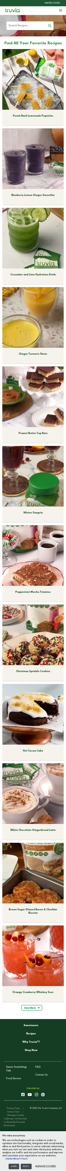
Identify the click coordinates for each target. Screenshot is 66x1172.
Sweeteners (31, 1025)
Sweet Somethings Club (16, 1069)
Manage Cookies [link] (15, 1115)
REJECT (26, 1166)
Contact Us (41, 1075)
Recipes (31, 1034)
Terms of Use (13, 1112)
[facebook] (23, 1095)
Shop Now (31, 1050)
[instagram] (36, 1095)
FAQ (38, 1067)
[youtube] (30, 1095)
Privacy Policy (13, 1108)
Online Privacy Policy (16, 1159)
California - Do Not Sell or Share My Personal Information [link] (15, 1122)
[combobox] (50, 3)
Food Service (13, 1078)
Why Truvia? (31, 1042)
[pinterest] (43, 1095)
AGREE (14, 1166)
